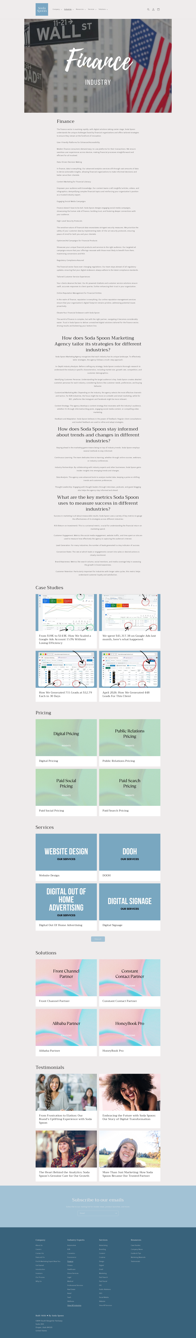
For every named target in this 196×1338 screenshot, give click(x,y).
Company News (137, 1249)
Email (101, 1269)
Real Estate (71, 1289)
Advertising (103, 1245)
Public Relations (105, 1289)
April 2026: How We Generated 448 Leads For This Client (126, 694)
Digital (101, 1265)
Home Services (72, 1273)
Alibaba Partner (49, 1051)
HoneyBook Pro (113, 1051)
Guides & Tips (136, 1253)
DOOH (107, 875)
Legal (69, 1277)
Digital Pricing (48, 761)
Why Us (39, 1281)
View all (98, 939)
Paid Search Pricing (116, 810)
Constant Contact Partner (120, 1001)
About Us (39, 1245)
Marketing (103, 1273)
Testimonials (135, 1261)
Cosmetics (71, 1253)
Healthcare (71, 1269)
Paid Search (103, 1277)
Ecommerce (71, 1257)
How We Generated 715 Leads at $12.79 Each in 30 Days (65, 694)
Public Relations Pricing (119, 761)
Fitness (69, 1265)
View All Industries (74, 1305)
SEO (100, 1293)
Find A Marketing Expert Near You (48, 1261)
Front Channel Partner (54, 1001)
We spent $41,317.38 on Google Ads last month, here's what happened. (129, 637)
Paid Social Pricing (51, 810)
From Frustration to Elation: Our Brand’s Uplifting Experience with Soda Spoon (65, 1119)
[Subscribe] (115, 1213)
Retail (69, 1293)
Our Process (40, 1277)
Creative (102, 1257)
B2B (68, 1249)
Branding (102, 1249)
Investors (39, 1273)
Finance (70, 1261)
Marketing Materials (138, 1257)
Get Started (40, 1265)
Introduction (40, 1269)
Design (101, 1261)
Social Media (104, 1297)
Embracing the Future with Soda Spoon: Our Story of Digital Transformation (129, 1117)
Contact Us (40, 1253)
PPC (100, 1285)
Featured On (40, 1257)
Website (102, 1301)
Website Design (49, 875)
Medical (70, 1281)
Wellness (70, 1301)
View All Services (105, 1305)
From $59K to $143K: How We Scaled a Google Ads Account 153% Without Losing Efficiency (65, 639)
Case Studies (135, 1245)
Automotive (71, 1245)
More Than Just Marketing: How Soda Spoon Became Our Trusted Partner (128, 1174)
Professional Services (75, 1285)
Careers (38, 1249)
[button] (57, 9)
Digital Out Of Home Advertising (60, 925)
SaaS (69, 1297)
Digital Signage (112, 925)
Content (102, 1253)
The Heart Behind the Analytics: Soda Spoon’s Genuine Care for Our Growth (64, 1174)
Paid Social (103, 1281)
